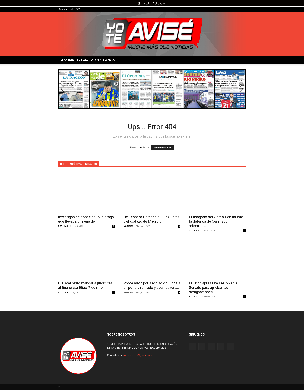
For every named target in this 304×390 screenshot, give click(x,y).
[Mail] (231, 9)
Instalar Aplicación (153, 3)
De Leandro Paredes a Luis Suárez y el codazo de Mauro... (151, 219)
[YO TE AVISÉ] (152, 34)
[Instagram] (226, 9)
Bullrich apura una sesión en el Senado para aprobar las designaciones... (213, 287)
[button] (241, 89)
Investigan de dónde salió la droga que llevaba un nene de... (86, 219)
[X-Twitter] (237, 9)
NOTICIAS (63, 226)
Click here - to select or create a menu (88, 59)
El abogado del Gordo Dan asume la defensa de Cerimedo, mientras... (216, 221)
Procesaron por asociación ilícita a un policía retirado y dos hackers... (152, 285)
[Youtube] (243, 9)
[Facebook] (220, 9)
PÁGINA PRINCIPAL (162, 147)
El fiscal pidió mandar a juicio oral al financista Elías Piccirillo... (85, 285)
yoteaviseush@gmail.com (137, 355)
